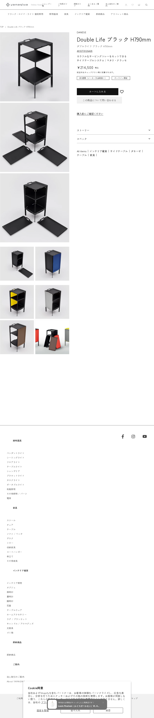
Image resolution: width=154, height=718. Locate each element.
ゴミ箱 (10, 632)
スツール (11, 520)
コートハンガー (14, 551)
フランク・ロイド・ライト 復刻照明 (25, 13)
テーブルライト (14, 466)
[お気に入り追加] (136, 91)
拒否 (108, 710)
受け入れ (75, 710)
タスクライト (13, 480)
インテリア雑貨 (82, 13)
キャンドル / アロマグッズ (20, 623)
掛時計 (10, 591)
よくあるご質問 (93, 5)
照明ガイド (77, 5)
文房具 (10, 628)
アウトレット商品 (119, 13)
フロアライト (13, 462)
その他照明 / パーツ (17, 493)
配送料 (80, 72)
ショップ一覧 (47, 5)
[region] (113, 79)
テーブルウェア (14, 610)
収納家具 (11, 547)
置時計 (10, 596)
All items (81, 151)
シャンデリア (13, 471)
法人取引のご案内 (112, 5)
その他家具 (12, 560)
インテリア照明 (14, 582)
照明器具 (53, 13)
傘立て (10, 556)
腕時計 (10, 601)
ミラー (10, 542)
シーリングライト (15, 457)
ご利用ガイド (62, 5)
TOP (2, 26)
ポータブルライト (15, 484)
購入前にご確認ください (90, 113)
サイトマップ (131, 698)
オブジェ (11, 587)
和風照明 (11, 489)
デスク (10, 538)
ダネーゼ (136, 151)
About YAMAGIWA (16, 681)
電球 (9, 498)
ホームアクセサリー (16, 614)
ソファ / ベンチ (15, 533)
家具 (66, 13)
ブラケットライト (15, 475)
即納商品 (100, 13)
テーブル (82, 155)
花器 (9, 605)
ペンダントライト (15, 453)
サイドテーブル (119, 151)
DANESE (81, 32)
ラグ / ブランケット (17, 619)
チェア (10, 524)
